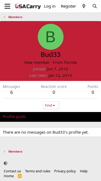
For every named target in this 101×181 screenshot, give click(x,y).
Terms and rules (37, 171)
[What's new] (84, 6)
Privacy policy (65, 171)
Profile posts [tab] (14, 116)
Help (84, 171)
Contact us (12, 171)
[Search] (94, 6)
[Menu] (7, 6)
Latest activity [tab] (44, 116)
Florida (70, 62)
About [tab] (89, 116)
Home (9, 175)
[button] (5, 163)
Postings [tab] (70, 116)
